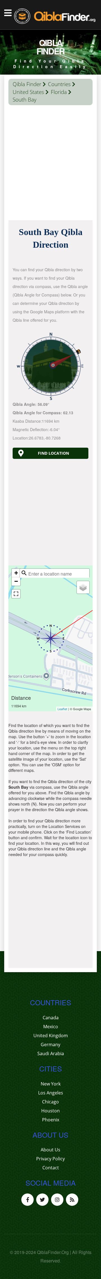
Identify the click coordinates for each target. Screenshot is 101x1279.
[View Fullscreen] (16, 594)
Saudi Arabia (50, 1053)
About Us (50, 1150)
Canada (51, 1018)
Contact (50, 1168)
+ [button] (16, 572)
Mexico (50, 1026)
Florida (59, 92)
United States (28, 92)
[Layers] (83, 587)
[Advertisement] (50, 164)
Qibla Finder (27, 84)
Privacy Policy (50, 1159)
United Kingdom (50, 1035)
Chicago (50, 1102)
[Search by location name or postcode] (24, 573)
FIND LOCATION (53, 453)
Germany (50, 1044)
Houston (50, 1111)
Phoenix (50, 1120)
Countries (59, 84)
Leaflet (62, 709)
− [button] (16, 581)
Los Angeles (50, 1093)
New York (51, 1084)
